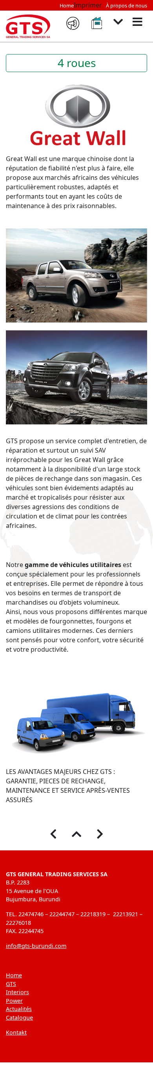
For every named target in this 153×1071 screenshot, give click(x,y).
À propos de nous (126, 5)
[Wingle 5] (76, 275)
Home (67, 5)
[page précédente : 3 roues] (53, 834)
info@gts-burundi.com (36, 946)
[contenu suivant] (118, 22)
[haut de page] (76, 834)
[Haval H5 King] (76, 377)
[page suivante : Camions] (100, 834)
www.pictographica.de (117, 1066)
